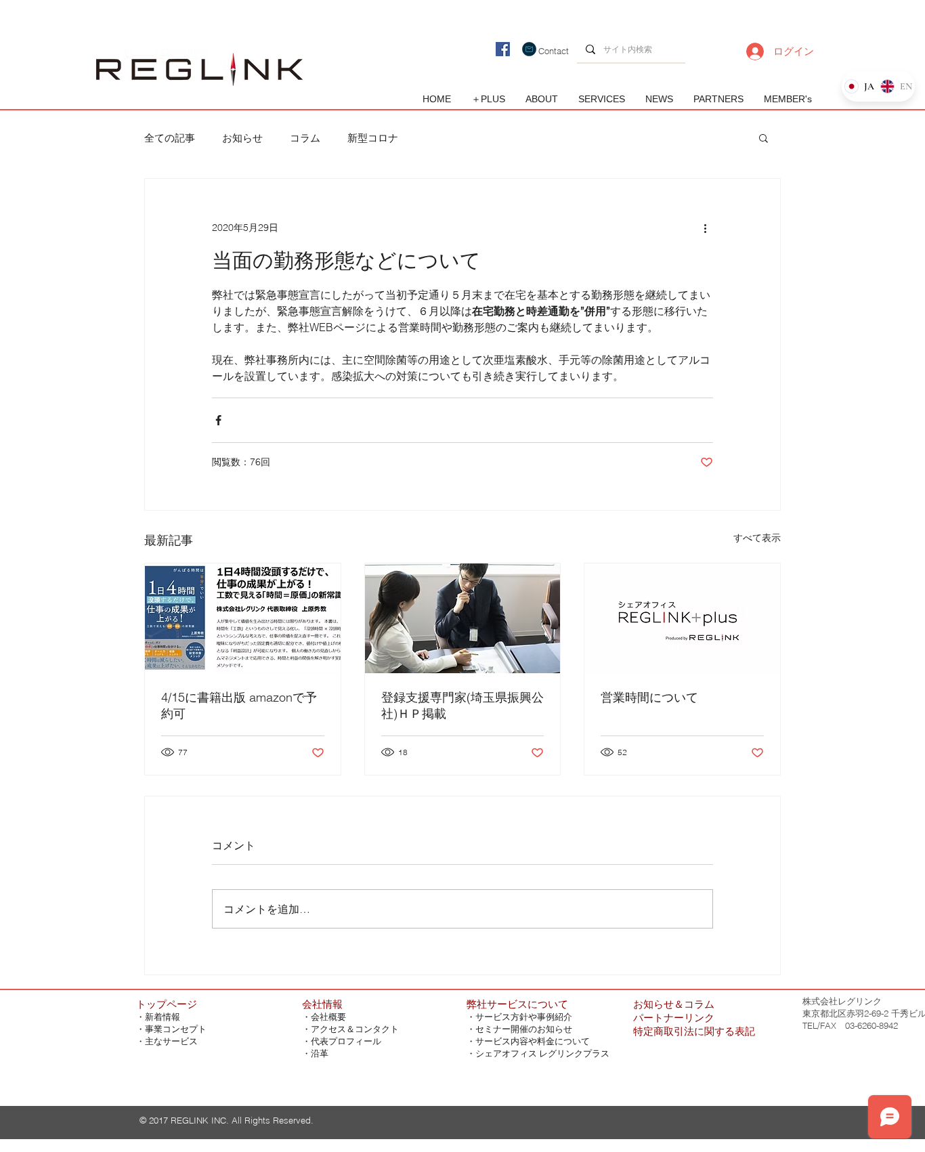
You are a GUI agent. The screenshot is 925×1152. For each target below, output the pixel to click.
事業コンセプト (176, 1029)
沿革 (319, 1053)
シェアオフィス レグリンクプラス (542, 1053)
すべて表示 (757, 538)
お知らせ (242, 137)
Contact (553, 50)
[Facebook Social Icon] (503, 49)
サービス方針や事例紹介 (523, 1017)
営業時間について (649, 697)
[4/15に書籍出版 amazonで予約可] (243, 618)
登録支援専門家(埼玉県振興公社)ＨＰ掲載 (462, 705)
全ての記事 (169, 137)
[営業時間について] (682, 618)
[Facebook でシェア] (218, 420)
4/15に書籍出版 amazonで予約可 (239, 705)
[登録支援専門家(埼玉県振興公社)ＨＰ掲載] (463, 618)
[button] (763, 137)
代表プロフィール (346, 1041)
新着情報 (162, 1017)
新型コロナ (372, 137)
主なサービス (171, 1041)
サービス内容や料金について (532, 1041)
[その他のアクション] (705, 227)
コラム (305, 137)
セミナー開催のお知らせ (523, 1029)
